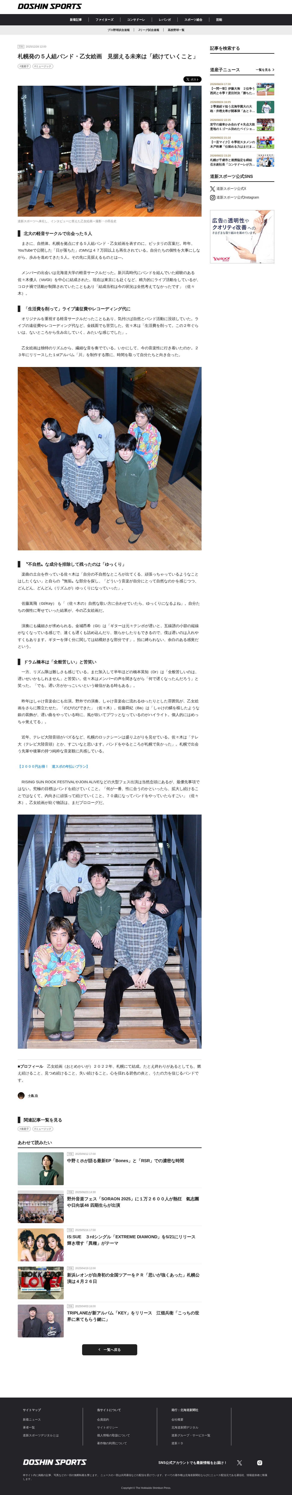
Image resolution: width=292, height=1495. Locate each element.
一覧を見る (263, 69)
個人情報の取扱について (113, 1435)
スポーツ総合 (193, 19)
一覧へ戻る (112, 1349)
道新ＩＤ (177, 1443)
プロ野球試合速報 (119, 30)
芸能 (219, 19)
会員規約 (103, 1419)
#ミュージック (42, 66)
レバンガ (165, 19)
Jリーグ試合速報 (148, 30)
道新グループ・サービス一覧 (190, 1435)
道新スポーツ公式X (231, 188)
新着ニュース (32, 1419)
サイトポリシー (107, 1427)
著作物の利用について (112, 1443)
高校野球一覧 (176, 30)
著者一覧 (29, 1427)
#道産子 (24, 66)
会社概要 (177, 1419)
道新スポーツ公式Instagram (238, 197)
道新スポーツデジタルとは (41, 1435)
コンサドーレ (136, 19)
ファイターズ (105, 19)
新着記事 (76, 19)
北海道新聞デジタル (184, 1427)
